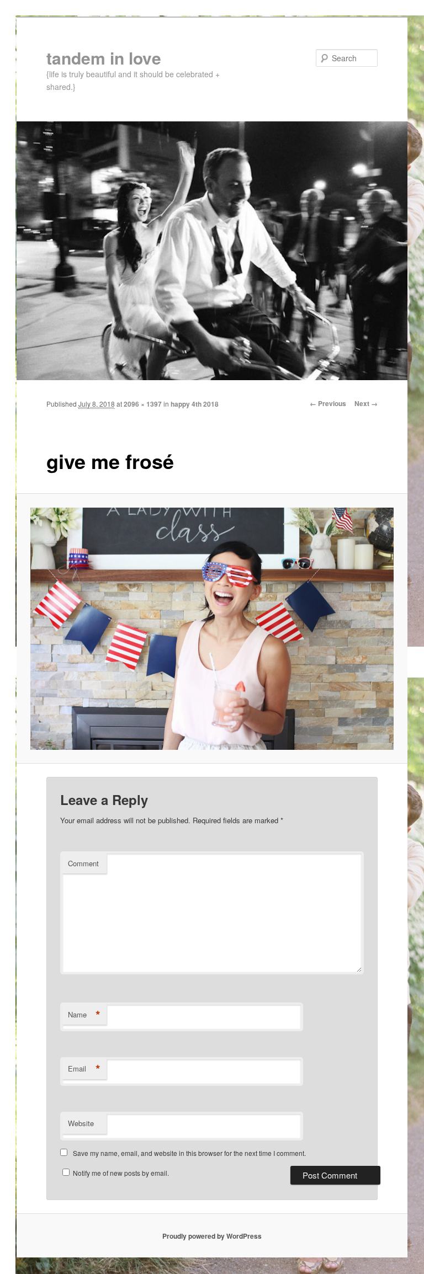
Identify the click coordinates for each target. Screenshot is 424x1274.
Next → (366, 403)
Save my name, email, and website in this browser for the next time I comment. (189, 1153)
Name (84, 1015)
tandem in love (103, 58)
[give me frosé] (212, 629)
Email (84, 1069)
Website (81, 1123)
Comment (83, 863)
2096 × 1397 (143, 404)
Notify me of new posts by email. (121, 1172)
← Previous (328, 403)
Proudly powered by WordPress (212, 1236)
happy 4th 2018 (195, 404)
